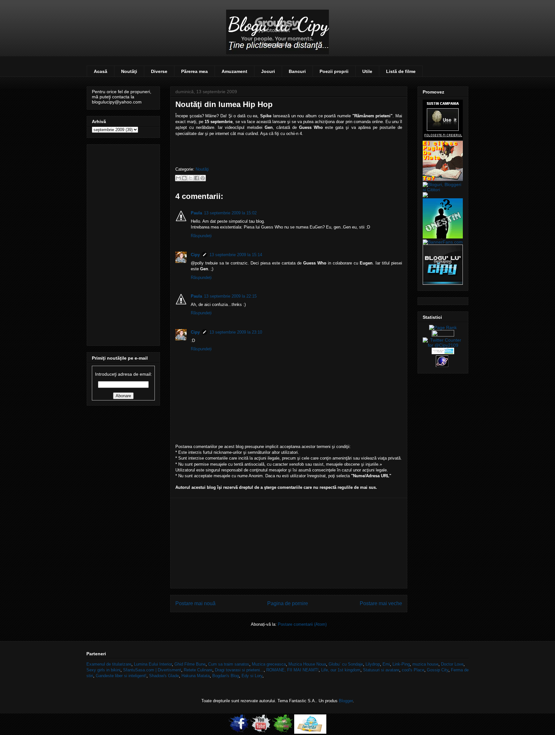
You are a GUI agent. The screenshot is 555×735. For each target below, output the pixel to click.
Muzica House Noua (307, 664)
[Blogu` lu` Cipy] (443, 283)
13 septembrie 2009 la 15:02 (230, 213)
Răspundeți (201, 235)
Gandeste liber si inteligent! (121, 675)
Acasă (100, 71)
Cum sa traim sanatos (228, 664)
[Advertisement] (289, 543)
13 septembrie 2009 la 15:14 (235, 254)
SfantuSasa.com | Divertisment (152, 670)
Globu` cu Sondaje (346, 664)
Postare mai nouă (195, 603)
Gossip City (437, 670)
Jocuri (268, 71)
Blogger (346, 700)
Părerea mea (194, 71)
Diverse (159, 71)
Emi (386, 664)
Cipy (195, 254)
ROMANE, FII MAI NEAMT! (292, 670)
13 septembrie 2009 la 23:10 (235, 332)
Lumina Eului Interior (153, 664)
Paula (196, 213)
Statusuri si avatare (381, 670)
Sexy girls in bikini (103, 670)
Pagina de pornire (287, 603)
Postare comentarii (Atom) (302, 624)
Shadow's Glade (164, 675)
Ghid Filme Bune (190, 664)
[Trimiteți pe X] (190, 178)
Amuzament (234, 71)
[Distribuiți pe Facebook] (196, 178)
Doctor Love (452, 664)
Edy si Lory (252, 675)
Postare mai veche (381, 603)
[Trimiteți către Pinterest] (202, 178)
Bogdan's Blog (225, 675)
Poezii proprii (334, 71)
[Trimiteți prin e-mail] (178, 178)
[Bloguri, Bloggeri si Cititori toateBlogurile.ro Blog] (443, 189)
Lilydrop (373, 664)
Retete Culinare (198, 670)
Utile (367, 71)
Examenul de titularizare (108, 664)
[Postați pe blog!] (184, 178)
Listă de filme (401, 71)
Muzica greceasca (269, 664)
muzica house (425, 664)
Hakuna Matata (195, 675)
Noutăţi (129, 71)
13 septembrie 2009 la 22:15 (230, 296)
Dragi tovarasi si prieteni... (239, 670)
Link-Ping (401, 664)
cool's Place (413, 670)
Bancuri (297, 71)
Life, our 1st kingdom (340, 670)
